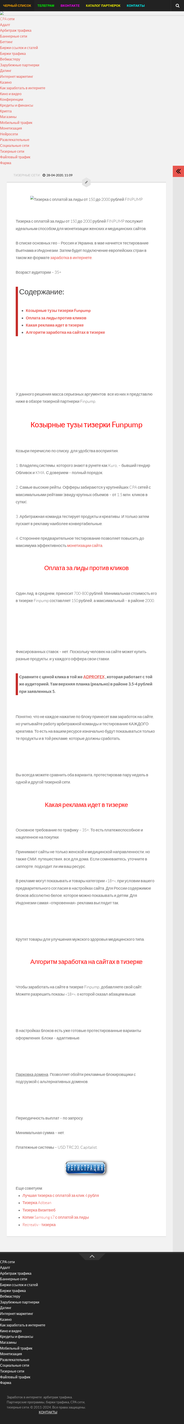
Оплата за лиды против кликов (56, 318)
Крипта (6, 111)
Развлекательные (14, 140)
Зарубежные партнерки (19, 65)
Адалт (5, 25)
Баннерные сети (13, 36)
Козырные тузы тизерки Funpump (58, 310)
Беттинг (6, 42)
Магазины (8, 117)
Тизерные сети (12, 151)
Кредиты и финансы (16, 105)
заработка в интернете (71, 257)
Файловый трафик (15, 157)
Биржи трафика (13, 54)
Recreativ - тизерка (39, 1224)
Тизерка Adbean (36, 1202)
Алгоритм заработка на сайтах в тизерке (65, 332)
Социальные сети (14, 146)
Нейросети (9, 134)
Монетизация (11, 128)
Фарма (5, 163)
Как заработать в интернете (22, 88)
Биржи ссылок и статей (19, 48)
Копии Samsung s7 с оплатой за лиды (55, 1217)
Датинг (5, 71)
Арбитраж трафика (15, 30)
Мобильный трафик (16, 123)
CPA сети (7, 19)
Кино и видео (11, 94)
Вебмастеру (10, 59)
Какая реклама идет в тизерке (55, 325)
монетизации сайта (84, 545)
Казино (6, 82)
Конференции (11, 99)
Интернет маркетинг (16, 76)
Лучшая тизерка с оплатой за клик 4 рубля (60, 1195)
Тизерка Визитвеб (38, 1210)
